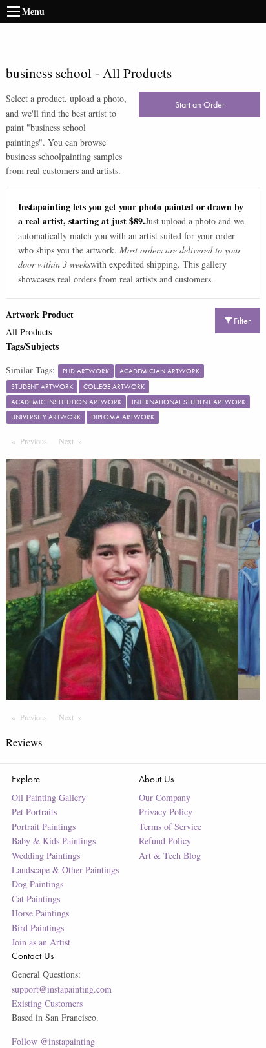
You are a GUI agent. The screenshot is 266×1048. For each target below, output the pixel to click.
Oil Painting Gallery (49, 797)
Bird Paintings (38, 928)
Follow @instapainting (53, 1041)
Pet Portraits (34, 812)
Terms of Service (170, 826)
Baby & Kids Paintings (54, 841)
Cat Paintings (36, 899)
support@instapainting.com (62, 989)
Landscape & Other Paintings (65, 870)
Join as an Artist (41, 942)
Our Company (164, 797)
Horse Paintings (40, 913)
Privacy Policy (165, 812)
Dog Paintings (37, 884)
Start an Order (200, 104)
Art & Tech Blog (170, 855)
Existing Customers (47, 1003)
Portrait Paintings (44, 826)
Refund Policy (165, 841)
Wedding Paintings (46, 855)
